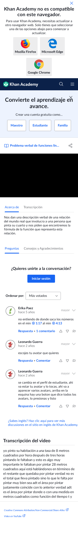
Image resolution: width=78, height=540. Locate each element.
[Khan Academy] (19, 84)
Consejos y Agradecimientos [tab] (43, 248)
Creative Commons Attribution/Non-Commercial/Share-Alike (34, 510)
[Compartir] (70, 146)
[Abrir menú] (72, 84)
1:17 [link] (38, 323)
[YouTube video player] (39, 175)
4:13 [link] (58, 323)
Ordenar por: (15, 295)
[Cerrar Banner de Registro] (71, 98)
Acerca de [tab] (12, 207)
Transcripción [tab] (33, 207)
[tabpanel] (39, 223)
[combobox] (43, 296)
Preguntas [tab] (12, 248)
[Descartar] (71, 3)
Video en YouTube (13, 516)
